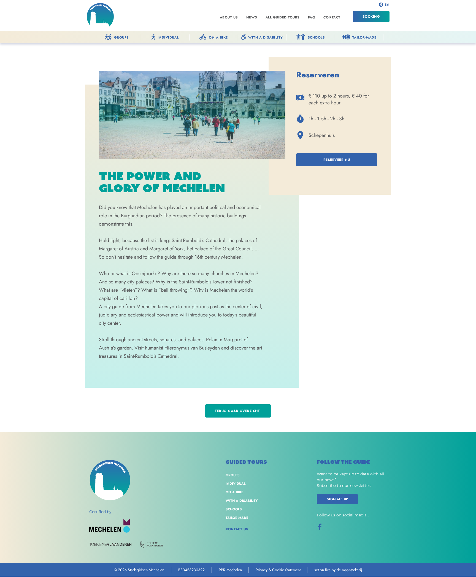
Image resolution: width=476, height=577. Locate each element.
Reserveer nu (336, 159)
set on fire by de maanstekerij (338, 570)
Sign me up (337, 499)
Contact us (237, 529)
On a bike (234, 492)
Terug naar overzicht (238, 410)
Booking (371, 16)
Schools (234, 509)
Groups (233, 475)
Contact (331, 17)
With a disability (242, 500)
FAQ (311, 17)
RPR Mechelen (230, 570)
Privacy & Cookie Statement (278, 570)
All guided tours (283, 17)
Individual (235, 483)
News (251, 17)
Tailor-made (237, 517)
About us (229, 17)
